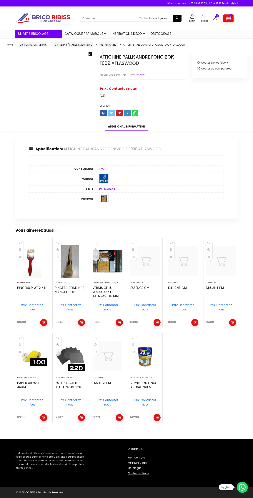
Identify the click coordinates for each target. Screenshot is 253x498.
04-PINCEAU (23, 282)
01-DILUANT (174, 282)
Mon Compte (136, 457)
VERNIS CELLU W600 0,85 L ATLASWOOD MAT (106, 292)
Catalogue (135, 468)
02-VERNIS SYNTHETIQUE (143, 377)
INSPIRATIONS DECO (127, 34)
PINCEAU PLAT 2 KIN (31, 288)
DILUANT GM (177, 288)
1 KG (101, 169)
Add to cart (43, 322)
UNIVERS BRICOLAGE (33, 34)
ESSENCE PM (102, 383)
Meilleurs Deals (137, 463)
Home (9, 45)
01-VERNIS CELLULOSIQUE (105, 282)
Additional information (126, 126)
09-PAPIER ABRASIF (26, 377)
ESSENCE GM (139, 288)
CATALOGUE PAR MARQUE (83, 34)
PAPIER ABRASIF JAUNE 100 (28, 385)
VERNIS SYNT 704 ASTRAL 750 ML (143, 385)
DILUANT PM (215, 288)
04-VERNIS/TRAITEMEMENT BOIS (73, 45)
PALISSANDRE (107, 189)
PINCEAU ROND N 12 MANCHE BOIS (69, 290)
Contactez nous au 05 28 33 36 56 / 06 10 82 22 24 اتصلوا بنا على (203, 3)
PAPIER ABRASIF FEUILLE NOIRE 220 (68, 385)
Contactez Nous (138, 473)
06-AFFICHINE (108, 45)
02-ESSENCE (136, 282)
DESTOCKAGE (161, 34)
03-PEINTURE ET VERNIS (33, 45)
